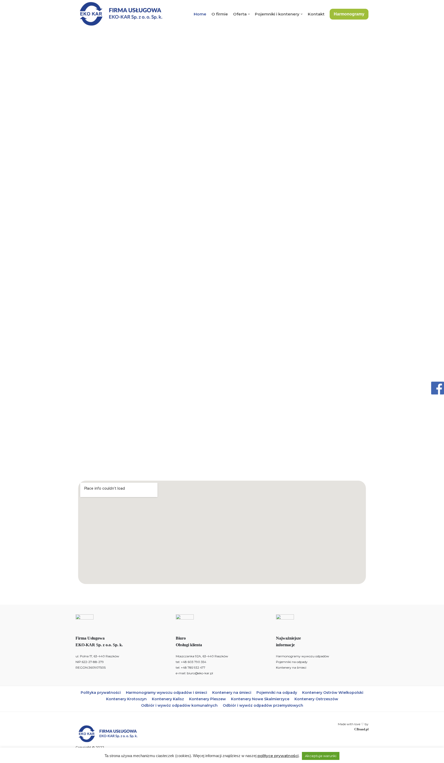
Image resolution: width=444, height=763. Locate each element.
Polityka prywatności (101, 692)
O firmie (219, 14)
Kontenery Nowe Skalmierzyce (260, 699)
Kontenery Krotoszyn (126, 699)
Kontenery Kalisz (168, 699)
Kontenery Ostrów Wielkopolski (332, 692)
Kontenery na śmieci (291, 667)
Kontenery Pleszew (207, 699)
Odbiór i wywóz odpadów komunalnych (179, 705)
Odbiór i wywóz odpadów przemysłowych (263, 705)
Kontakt (316, 14)
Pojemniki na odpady (292, 662)
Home (200, 14)
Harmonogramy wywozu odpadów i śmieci (166, 692)
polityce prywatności (278, 755)
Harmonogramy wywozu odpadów (302, 656)
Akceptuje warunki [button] (320, 756)
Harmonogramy (349, 14)
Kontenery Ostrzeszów (316, 699)
